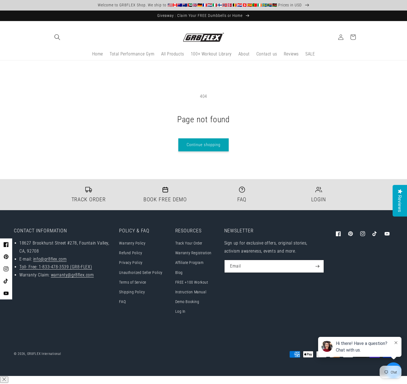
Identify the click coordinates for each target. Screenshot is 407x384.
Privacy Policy (130, 262)
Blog (179, 272)
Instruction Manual (191, 292)
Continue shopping (203, 144)
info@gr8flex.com (50, 259)
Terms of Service (132, 282)
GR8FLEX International (44, 354)
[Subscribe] (317, 266)
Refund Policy (130, 253)
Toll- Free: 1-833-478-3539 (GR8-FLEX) (55, 266)
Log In (180, 311)
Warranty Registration (193, 253)
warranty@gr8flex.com (72, 275)
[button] (57, 37)
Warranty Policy (132, 243)
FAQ (122, 301)
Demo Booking (187, 301)
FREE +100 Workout (191, 282)
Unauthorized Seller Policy (141, 272)
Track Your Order (189, 243)
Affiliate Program (189, 262)
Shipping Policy (132, 292)
